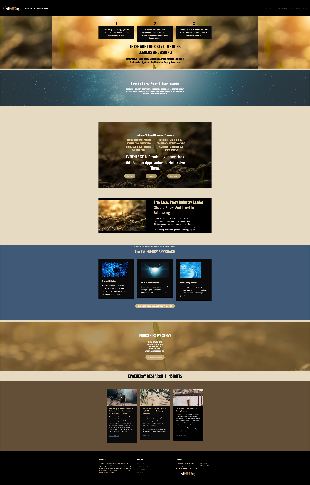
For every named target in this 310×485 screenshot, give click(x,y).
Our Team (151, 176)
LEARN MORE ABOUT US (155, 357)
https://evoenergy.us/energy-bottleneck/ (121, 397)
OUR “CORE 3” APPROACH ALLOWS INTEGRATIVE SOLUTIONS (155, 306)
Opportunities (174, 176)
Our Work (129, 176)
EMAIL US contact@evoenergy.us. (186, 468)
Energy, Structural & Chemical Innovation (36, 8)
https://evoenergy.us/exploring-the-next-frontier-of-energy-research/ (188, 397)
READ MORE (114, 436)
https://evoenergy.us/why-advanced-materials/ (155, 397)
